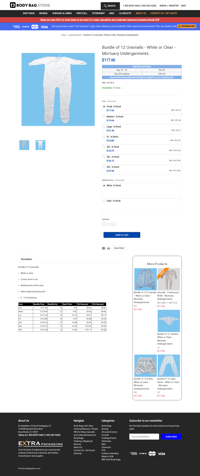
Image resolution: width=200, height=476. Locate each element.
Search (111, 6)
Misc (111, 13)
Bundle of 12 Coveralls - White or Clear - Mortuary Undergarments (145, 297)
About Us (141, 13)
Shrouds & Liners (62, 13)
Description (26, 259)
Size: (109, 101)
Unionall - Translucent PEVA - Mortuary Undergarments (168, 295)
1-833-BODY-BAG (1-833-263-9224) (139, 6)
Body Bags (29, 13)
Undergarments (109, 438)
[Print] (108, 248)
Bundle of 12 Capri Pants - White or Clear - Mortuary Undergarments (168, 384)
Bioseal (43, 13)
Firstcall (81, 13)
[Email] (103, 248)
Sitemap (78, 453)
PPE (103, 450)
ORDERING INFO (186, 26)
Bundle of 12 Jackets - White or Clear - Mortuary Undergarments (168, 339)
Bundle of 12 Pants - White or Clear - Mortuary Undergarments (144, 384)
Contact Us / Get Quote (164, 13)
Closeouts (125, 13)
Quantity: (105, 219)
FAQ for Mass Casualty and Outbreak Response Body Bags (85, 435)
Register (174, 6)
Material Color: (113, 180)
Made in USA (107, 456)
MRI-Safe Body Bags (111, 459)
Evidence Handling (110, 453)
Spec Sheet (119, 248)
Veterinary (98, 13)
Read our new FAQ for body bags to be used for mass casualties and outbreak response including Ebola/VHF (100, 19)
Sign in (163, 6)
